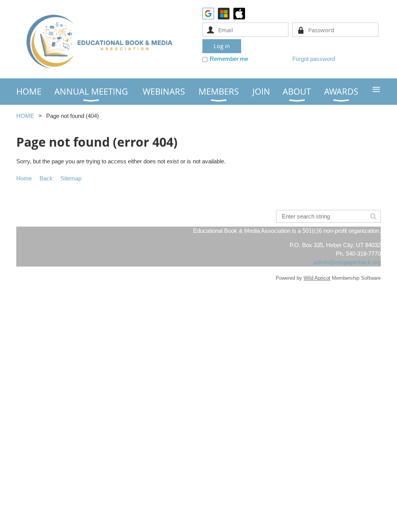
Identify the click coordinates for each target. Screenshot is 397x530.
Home (24, 178)
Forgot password (313, 58)
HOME (25, 116)
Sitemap (70, 178)
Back (46, 178)
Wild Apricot (317, 278)
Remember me (229, 58)
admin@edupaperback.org (347, 262)
